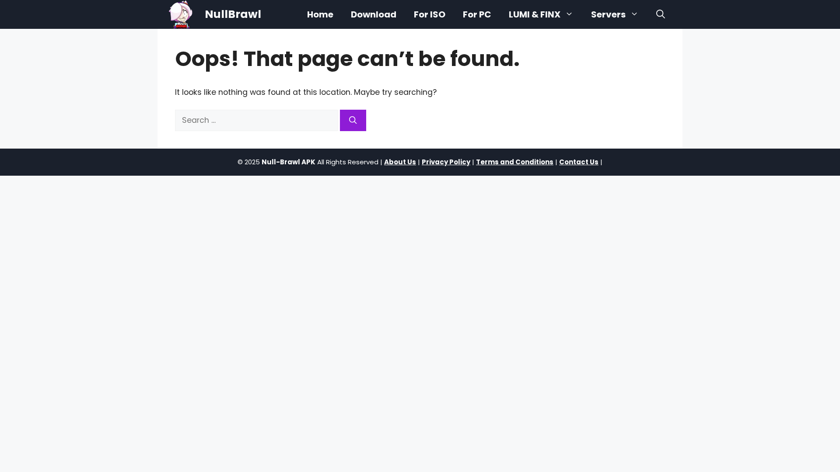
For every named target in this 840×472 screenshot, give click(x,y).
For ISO (429, 14)
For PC (477, 14)
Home (320, 14)
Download (373, 14)
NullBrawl (233, 14)
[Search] (353, 120)
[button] (661, 14)
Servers (608, 14)
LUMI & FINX (534, 14)
